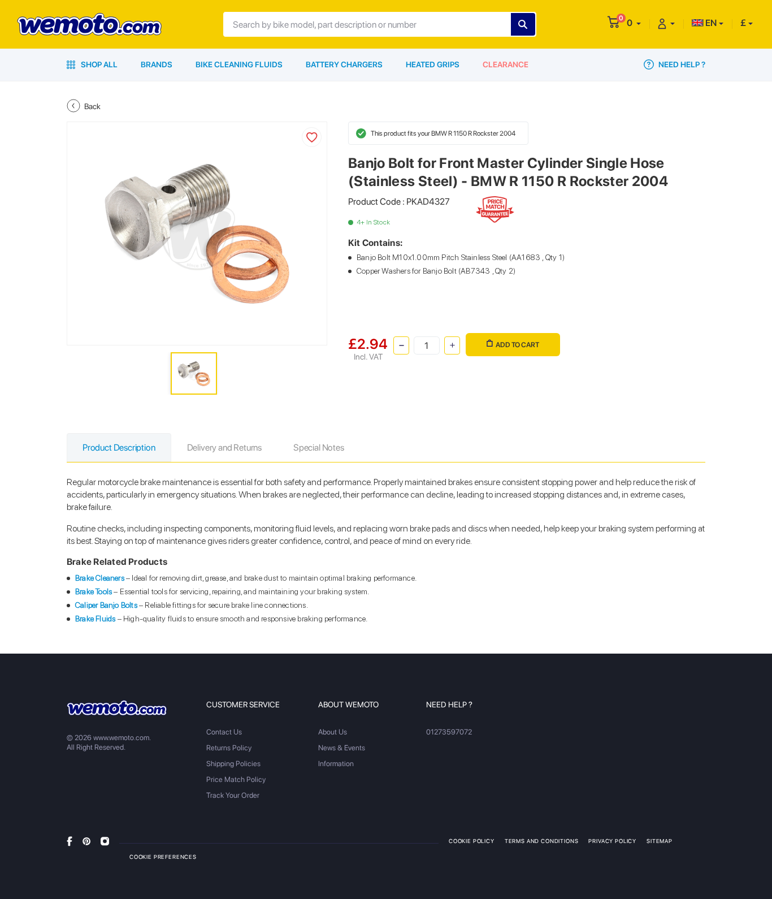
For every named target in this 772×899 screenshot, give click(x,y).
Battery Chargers (344, 64)
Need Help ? (681, 64)
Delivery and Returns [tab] (224, 447)
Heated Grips (432, 64)
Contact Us (224, 732)
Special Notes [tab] (318, 447)
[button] (634, 23)
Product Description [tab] (119, 447)
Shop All (98, 64)
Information (336, 763)
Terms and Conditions (542, 840)
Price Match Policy (236, 779)
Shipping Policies (233, 763)
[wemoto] (117, 708)
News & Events (341, 748)
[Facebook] (69, 840)
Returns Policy (228, 748)
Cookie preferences (163, 856)
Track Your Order (232, 795)
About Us (332, 732)
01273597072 (449, 732)
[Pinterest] (86, 840)
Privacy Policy (612, 840)
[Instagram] (105, 840)
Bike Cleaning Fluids (239, 64)
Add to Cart (517, 344)
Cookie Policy (472, 840)
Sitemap (660, 840)
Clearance (505, 64)
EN (710, 23)
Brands (156, 64)
